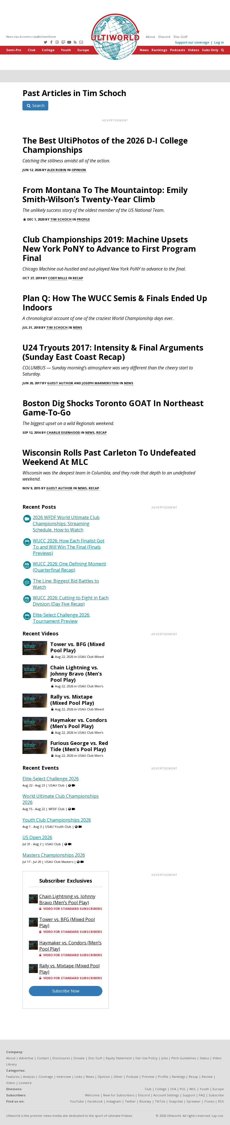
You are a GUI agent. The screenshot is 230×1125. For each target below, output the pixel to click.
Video (10, 1083)
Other (118, 1076)
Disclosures (61, 1058)
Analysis (29, 1076)
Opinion (79, 170)
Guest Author (60, 383)
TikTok (160, 1101)
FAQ (202, 1095)
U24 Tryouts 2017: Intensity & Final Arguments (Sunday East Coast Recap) (112, 352)
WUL (192, 1089)
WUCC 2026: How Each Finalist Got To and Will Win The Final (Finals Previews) (68, 547)
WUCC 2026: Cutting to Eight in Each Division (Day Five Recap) (71, 601)
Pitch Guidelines (183, 1058)
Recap (78, 278)
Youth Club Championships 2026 (56, 820)
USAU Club (57, 785)
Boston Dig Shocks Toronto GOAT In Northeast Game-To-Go (113, 408)
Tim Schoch (61, 219)
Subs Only (210, 50)
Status (204, 1058)
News (144, 50)
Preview (148, 1076)
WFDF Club (57, 809)
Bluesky (145, 1101)
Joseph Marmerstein (100, 383)
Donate (79, 1058)
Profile (83, 219)
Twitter (130, 1101)
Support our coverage (192, 42)
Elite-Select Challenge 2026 (50, 779)
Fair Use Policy (146, 1058)
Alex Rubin (56, 170)
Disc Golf (180, 37)
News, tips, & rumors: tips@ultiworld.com (31, 36)
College (48, 50)
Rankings (159, 50)
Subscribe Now (65, 991)
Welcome (92, 1095)
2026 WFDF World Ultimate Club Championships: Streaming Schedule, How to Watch (66, 523)
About (150, 37)
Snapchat (176, 1101)
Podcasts (177, 50)
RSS (221, 1101)
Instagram (113, 1101)
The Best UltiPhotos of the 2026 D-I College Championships (105, 145)
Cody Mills (57, 278)
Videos (193, 50)
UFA (173, 1089)
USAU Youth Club (58, 826)
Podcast (132, 1076)
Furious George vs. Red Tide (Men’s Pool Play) (79, 746)
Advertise (26, 1058)
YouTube (77, 1101)
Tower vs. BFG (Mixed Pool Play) (77, 647)
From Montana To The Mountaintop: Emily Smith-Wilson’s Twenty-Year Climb (105, 194)
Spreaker (194, 1101)
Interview (64, 1076)
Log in (219, 42)
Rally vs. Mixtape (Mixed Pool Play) (72, 699)
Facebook (95, 1101)
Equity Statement (119, 1058)
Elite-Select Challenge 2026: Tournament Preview (61, 618)
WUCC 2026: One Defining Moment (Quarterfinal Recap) (69, 567)
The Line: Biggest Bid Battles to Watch (66, 584)
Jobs (164, 1058)
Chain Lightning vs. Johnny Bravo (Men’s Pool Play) (76, 673)
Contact (43, 1058)
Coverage (45, 1076)
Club (31, 50)
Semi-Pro (13, 50)
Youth (66, 50)
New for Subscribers (118, 1095)
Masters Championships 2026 (53, 855)
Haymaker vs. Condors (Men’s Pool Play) (78, 723)
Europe (83, 50)
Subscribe (216, 1095)
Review (207, 1076)
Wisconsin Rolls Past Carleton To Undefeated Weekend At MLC (109, 457)
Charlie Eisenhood (63, 432)
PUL (183, 1089)
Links (78, 1076)
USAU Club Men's (90, 686)
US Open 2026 (37, 837)
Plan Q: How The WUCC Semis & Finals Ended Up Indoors (114, 303)
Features (12, 1076)
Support (189, 1095)
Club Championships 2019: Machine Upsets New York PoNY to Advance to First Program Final (109, 248)
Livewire (25, 1083)
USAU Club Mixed (91, 656)
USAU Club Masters (59, 862)
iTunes (209, 1101)
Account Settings (166, 1095)
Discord (164, 37)
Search (38, 105)
